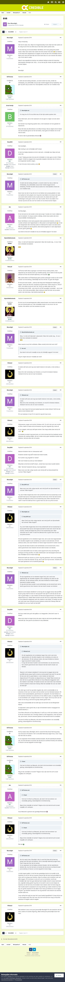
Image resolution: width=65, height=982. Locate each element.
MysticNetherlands (9, 238)
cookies (10, 976)
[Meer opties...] (60, 38)
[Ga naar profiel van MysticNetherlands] (9, 251)
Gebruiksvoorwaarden (7, 979)
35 (10, 97)
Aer (10, 207)
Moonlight (14, 23)
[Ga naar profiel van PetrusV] (9, 278)
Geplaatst (25, 37)
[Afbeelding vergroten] (54, 51)
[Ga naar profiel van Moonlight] (5, 24)
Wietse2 (9, 363)
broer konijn (9, 105)
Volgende (11, 31)
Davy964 (9, 142)
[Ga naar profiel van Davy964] (9, 153)
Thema (28, 952)
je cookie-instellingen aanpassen (12, 978)
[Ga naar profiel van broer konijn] (9, 116)
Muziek (21, 25)
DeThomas (10, 76)
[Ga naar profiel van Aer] (9, 218)
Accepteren (60, 975)
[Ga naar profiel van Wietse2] (9, 374)
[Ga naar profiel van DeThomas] (9, 89)
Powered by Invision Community (32, 955)
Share (47, 24)
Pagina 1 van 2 (23, 31)
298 (10, 258)
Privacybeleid (35, 952)
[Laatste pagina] (16, 32)
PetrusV (10, 266)
